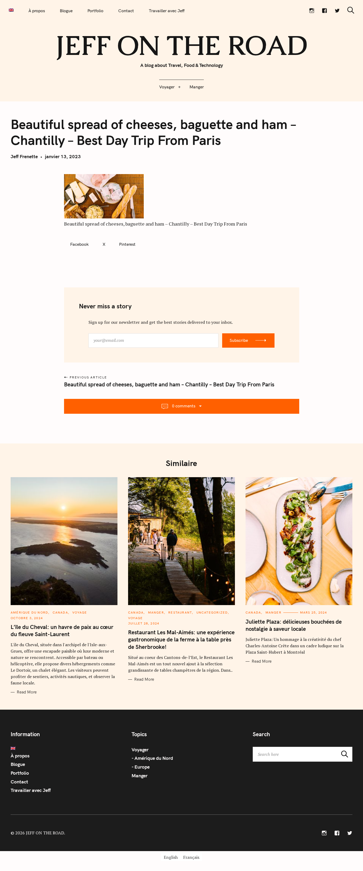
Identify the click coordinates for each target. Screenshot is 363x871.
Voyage (79, 612)
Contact (126, 10)
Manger (196, 86)
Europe (142, 767)
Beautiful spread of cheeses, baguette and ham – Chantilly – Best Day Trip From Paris (169, 384)
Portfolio (95, 10)
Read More (27, 692)
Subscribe (239, 340)
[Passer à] (11, 10)
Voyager (167, 86)
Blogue (66, 10)
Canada (60, 612)
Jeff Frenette (24, 156)
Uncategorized (212, 612)
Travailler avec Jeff (167, 10)
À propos (36, 10)
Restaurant (180, 612)
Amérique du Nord (29, 612)
